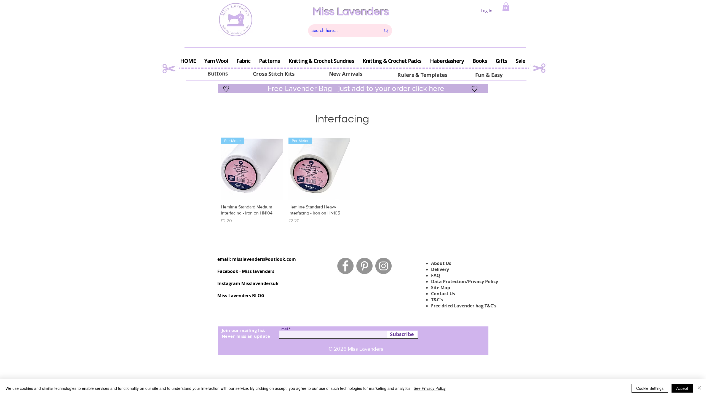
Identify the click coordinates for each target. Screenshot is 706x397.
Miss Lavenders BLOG (240, 296)
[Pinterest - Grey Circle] (364, 266)
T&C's (437, 300)
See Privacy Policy (430, 388)
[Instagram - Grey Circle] (383, 266)
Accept (682, 388)
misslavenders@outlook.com (264, 259)
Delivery (440, 269)
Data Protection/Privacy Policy (464, 281)
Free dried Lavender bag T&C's (463, 306)
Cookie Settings (650, 388)
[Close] (699, 388)
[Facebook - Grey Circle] (345, 266)
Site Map (440, 288)
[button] (506, 6)
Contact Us (443, 294)
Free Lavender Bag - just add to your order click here (355, 88)
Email (283, 329)
